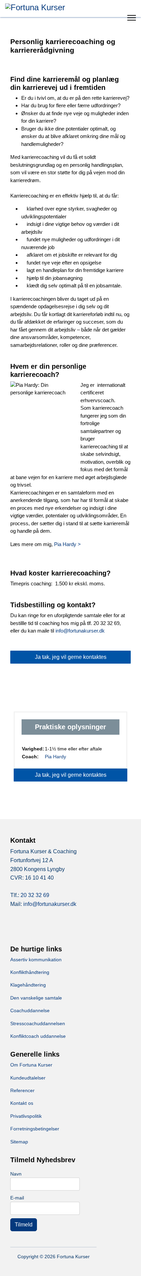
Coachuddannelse (30, 1010)
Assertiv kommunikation (36, 959)
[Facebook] (24, 928)
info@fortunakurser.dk (80, 631)
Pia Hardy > (67, 544)
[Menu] (131, 15)
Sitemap (19, 1141)
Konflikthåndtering (29, 972)
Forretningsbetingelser (34, 1128)
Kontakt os (21, 1103)
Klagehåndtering (28, 985)
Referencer (22, 1090)
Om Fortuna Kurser (31, 1065)
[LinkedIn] (51, 928)
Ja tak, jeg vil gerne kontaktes (70, 657)
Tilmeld (24, 1224)
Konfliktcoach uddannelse (38, 1036)
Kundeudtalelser (28, 1078)
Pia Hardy (55, 756)
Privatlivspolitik (26, 1116)
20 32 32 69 (35, 895)
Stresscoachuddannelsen (37, 1023)
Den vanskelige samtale (36, 998)
